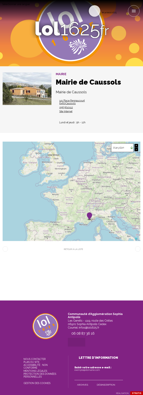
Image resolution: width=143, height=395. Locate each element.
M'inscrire (119, 376)
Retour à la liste (73, 249)
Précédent (5, 249)
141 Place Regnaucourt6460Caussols (72, 102)
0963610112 (66, 107)
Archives (82, 384)
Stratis (136, 393)
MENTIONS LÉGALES (35, 371)
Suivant (137, 249)
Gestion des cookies (37, 383)
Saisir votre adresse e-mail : (92, 368)
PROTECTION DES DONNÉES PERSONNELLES (40, 375)
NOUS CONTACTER (35, 359)
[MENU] (134, 11)
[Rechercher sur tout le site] (94, 11)
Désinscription (106, 384)
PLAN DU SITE (31, 362)
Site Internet (65, 111)
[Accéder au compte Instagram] (125, 6)
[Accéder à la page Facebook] (119, 6)
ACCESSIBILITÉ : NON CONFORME (36, 366)
